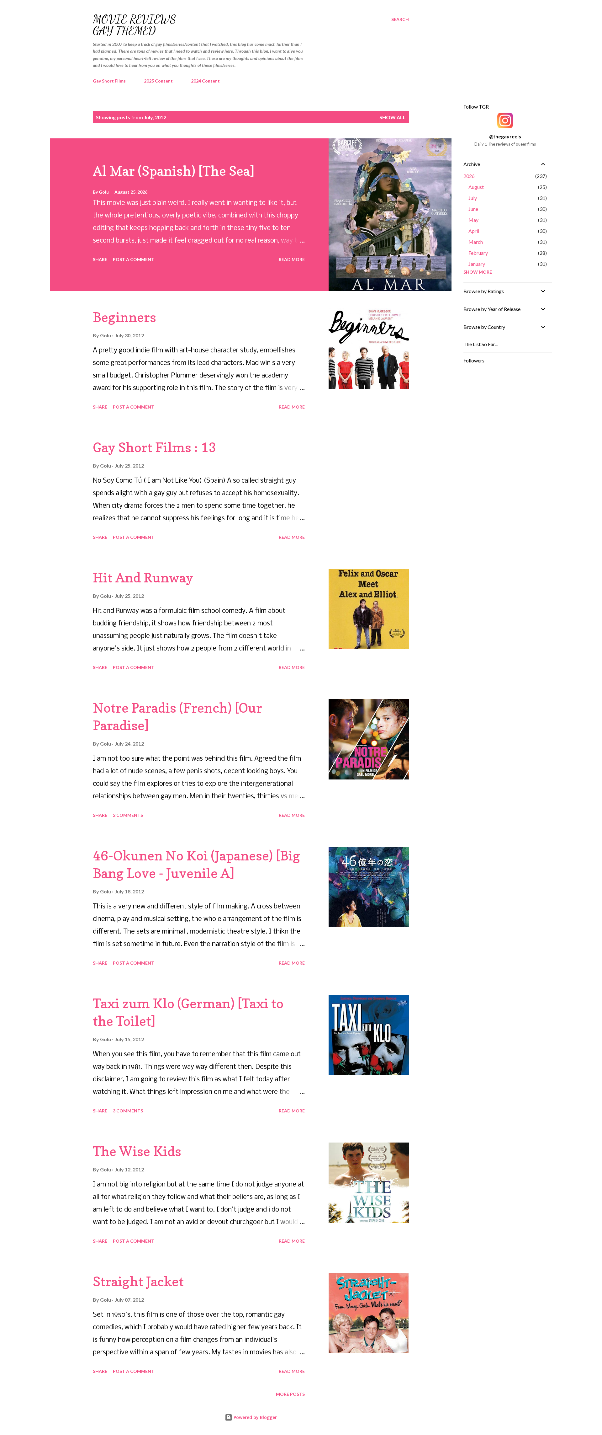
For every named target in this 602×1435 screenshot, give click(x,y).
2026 (469, 176)
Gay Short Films (109, 80)
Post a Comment (133, 259)
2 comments (128, 815)
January (476, 264)
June (473, 209)
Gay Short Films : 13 (154, 447)
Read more (292, 259)
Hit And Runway (143, 578)
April (473, 231)
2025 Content (158, 80)
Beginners (124, 317)
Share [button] (100, 259)
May (473, 220)
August (476, 187)
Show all (392, 117)
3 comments (128, 1110)
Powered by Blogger (254, 1417)
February (478, 253)
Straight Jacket (138, 1281)
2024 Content (205, 80)
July (472, 198)
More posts (290, 1394)
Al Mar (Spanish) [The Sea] (174, 171)
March (475, 242)
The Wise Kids (137, 1151)
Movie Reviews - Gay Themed (138, 25)
